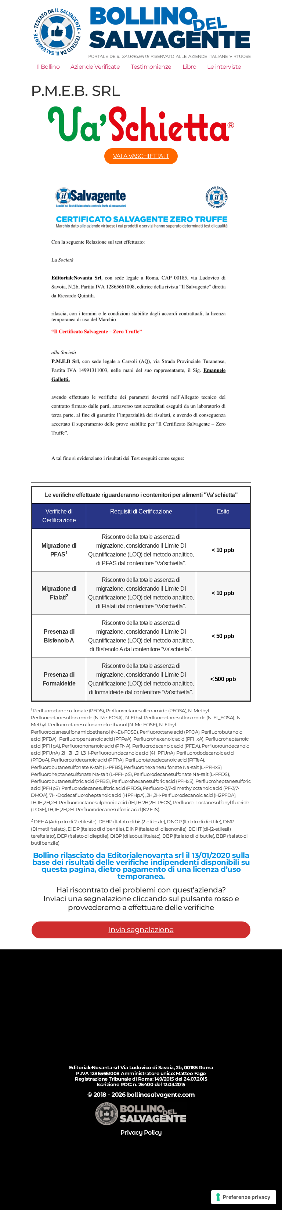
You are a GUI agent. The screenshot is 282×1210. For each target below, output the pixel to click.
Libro (189, 66)
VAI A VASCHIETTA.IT (141, 156)
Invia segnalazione (141, 929)
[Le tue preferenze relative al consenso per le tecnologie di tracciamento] (243, 1197)
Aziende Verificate (95, 66)
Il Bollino (47, 66)
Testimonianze (151, 66)
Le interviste (224, 66)
